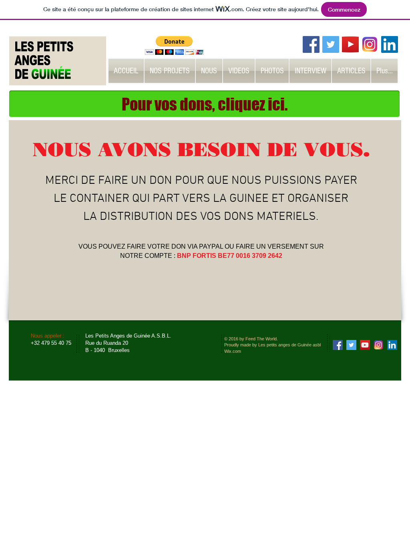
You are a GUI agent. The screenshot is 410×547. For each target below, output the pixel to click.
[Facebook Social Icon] (311, 44)
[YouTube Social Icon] (365, 345)
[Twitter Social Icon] (330, 44)
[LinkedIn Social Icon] (389, 44)
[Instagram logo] (370, 44)
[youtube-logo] (350, 44)
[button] (174, 45)
